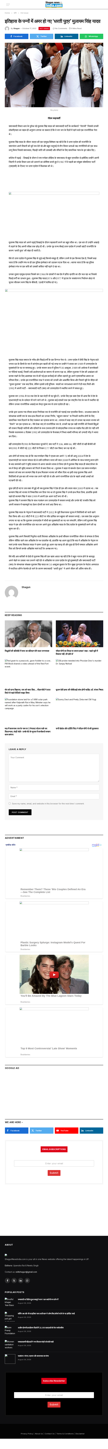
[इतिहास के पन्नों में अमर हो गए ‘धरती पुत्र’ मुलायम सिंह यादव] (54, 75)
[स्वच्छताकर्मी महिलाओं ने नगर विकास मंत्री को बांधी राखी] (10, 1345)
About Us (39, 1433)
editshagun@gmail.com (26, 1272)
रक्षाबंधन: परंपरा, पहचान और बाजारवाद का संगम (33, 1356)
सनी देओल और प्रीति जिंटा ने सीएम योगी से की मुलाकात (77, 728)
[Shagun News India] (54, 4)
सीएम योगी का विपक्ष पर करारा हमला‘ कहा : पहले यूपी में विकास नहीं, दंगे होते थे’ (77, 652)
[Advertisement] (54, 180)
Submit (54, 1172)
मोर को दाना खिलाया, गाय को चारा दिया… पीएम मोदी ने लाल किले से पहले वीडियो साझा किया (27, 691)
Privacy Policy (27, 1433)
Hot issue (44, 28)
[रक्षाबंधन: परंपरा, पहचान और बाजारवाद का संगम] (10, 1359)
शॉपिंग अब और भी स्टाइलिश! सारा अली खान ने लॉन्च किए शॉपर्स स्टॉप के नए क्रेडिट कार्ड (46, 1313)
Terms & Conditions (65, 1433)
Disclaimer (80, 1433)
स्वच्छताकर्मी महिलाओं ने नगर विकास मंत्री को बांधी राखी (36, 1342)
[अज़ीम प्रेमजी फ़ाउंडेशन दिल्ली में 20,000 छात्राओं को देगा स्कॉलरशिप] (10, 1331)
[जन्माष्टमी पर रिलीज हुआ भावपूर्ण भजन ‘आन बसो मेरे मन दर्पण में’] (10, 1302)
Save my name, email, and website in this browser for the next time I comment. (48, 803)
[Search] (100, 4)
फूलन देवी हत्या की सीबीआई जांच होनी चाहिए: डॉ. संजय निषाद (79, 689)
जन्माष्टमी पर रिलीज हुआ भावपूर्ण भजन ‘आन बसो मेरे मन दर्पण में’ (38, 1299)
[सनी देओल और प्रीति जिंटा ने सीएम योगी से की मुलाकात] (79, 711)
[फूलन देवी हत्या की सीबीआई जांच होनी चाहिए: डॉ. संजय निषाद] (79, 672)
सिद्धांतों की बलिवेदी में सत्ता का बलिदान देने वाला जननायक (27, 650)
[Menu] (8, 4)
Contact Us (50, 1433)
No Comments (61, 28)
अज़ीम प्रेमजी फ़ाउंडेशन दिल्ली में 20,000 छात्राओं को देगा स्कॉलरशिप (41, 1327)
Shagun (16, 28)
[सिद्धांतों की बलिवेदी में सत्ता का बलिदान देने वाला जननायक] (28, 633)
